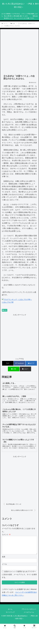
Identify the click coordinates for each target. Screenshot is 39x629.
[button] (25, 369)
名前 (3, 557)
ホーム (10, 609)
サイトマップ (10, 612)
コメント (6, 534)
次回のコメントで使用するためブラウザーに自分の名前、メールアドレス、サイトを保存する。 (19, 574)
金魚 (5, 310)
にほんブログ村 (8, 302)
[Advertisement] (19, 51)
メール (4, 564)
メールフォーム (29, 612)
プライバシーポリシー (29, 609)
